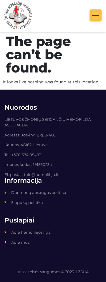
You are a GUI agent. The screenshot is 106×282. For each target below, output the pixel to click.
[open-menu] (96, 15)
